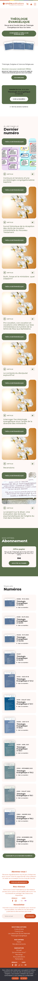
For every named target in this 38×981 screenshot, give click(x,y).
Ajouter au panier (19, 563)
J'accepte (15, 978)
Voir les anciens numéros (20, 106)
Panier (19, 942)
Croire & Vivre (19, 929)
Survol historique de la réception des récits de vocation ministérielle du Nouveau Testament (18, 229)
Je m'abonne (19, 77)
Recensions (8, 468)
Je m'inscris (30, 916)
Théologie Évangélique (19, 936)
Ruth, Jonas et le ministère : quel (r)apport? (19, 277)
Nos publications (19, 927)
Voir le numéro (19, 99)
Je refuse (24, 978)
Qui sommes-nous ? (19, 952)
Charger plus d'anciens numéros (19, 856)
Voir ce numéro (23, 607)
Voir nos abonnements (19, 882)
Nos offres (19, 940)
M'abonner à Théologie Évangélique (19, 33)
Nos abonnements (19, 944)
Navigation (19, 948)
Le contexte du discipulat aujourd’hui (15, 374)
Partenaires (19, 959)
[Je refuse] (36, 974)
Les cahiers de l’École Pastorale (19, 933)
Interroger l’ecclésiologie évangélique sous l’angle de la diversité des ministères (17, 421)
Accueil (19, 950)
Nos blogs (19, 954)
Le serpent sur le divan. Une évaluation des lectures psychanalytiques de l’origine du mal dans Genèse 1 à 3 (18, 515)
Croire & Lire (19, 931)
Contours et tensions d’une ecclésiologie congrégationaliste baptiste (18, 180)
